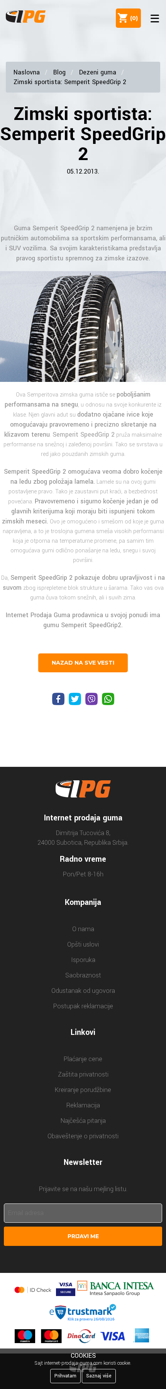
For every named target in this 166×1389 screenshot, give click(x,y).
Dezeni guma (97, 72)
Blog (59, 72)
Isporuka (83, 959)
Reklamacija (83, 1105)
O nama (83, 929)
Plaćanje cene (83, 1059)
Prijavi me (83, 1236)
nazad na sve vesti (83, 662)
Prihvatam (65, 1375)
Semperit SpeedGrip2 (91, 625)
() (132, 18)
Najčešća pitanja (83, 1120)
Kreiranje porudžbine (83, 1089)
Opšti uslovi (83, 944)
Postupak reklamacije (83, 1006)
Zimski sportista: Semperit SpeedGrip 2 (70, 82)
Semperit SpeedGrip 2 (63, 228)
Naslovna (27, 72)
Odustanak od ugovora (83, 990)
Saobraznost (83, 975)
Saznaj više (99, 1375)
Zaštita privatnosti (83, 1074)
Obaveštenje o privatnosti (83, 1136)
